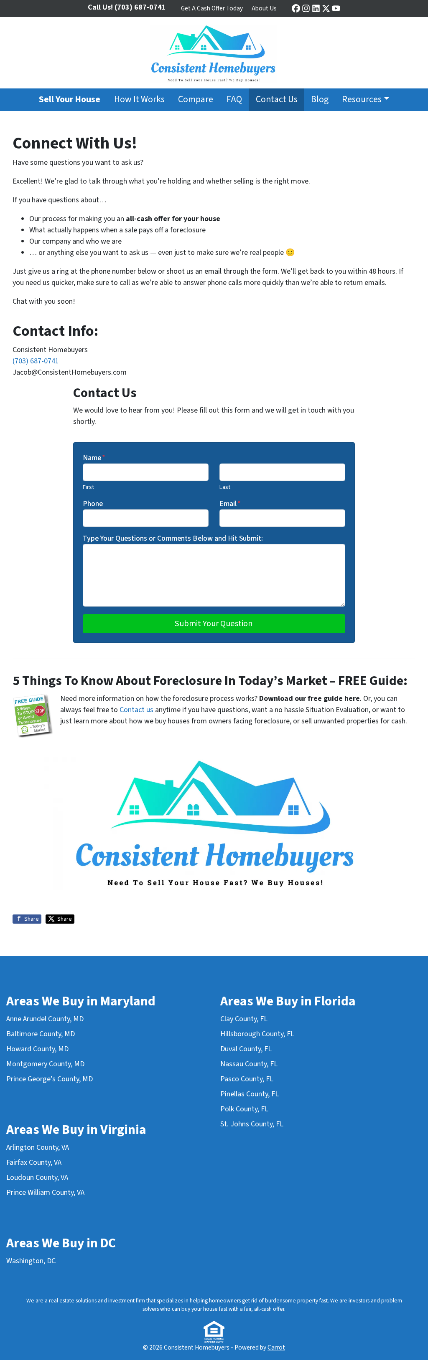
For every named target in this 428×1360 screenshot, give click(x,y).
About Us (264, 8)
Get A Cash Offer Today (212, 8)
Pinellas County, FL (249, 1094)
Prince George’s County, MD (49, 1079)
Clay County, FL (244, 1019)
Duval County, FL (246, 1049)
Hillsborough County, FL (257, 1034)
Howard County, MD (37, 1049)
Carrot (276, 1347)
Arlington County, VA (37, 1147)
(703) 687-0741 (36, 361)
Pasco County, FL (246, 1079)
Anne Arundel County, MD (45, 1019)
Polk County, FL (244, 1109)
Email (230, 504)
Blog (320, 99)
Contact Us (277, 99)
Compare (195, 99)
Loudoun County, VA (37, 1177)
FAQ (234, 99)
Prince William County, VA (45, 1192)
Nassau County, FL (249, 1064)
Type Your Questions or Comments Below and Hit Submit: (173, 538)
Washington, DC (31, 1261)
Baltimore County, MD (40, 1034)
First (88, 487)
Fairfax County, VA (33, 1162)
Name (94, 458)
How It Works (139, 99)
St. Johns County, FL (251, 1124)
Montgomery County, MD (45, 1064)
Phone (93, 504)
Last (224, 487)
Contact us (136, 710)
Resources (362, 99)
